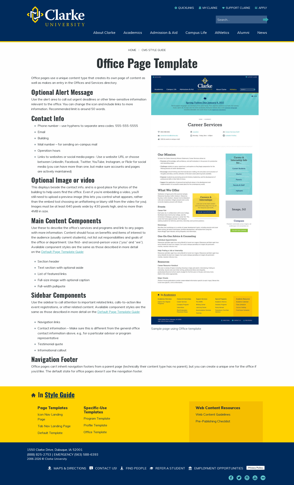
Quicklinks (186, 7)
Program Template (97, 418)
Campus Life (196, 32)
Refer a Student (170, 468)
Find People (136, 468)
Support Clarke (238, 7)
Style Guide (60, 394)
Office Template (95, 432)
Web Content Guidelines (213, 414)
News (262, 32)
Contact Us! (105, 468)
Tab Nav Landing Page (54, 426)
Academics (132, 32)
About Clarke (104, 32)
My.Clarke (210, 7)
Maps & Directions (69, 468)
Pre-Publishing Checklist (213, 421)
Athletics (222, 32)
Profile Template (95, 425)
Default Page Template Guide (62, 252)
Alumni (243, 32)
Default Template (50, 433)
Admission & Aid (164, 32)
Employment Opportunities (218, 468)
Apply (263, 7)
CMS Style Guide (154, 50)
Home (132, 50)
